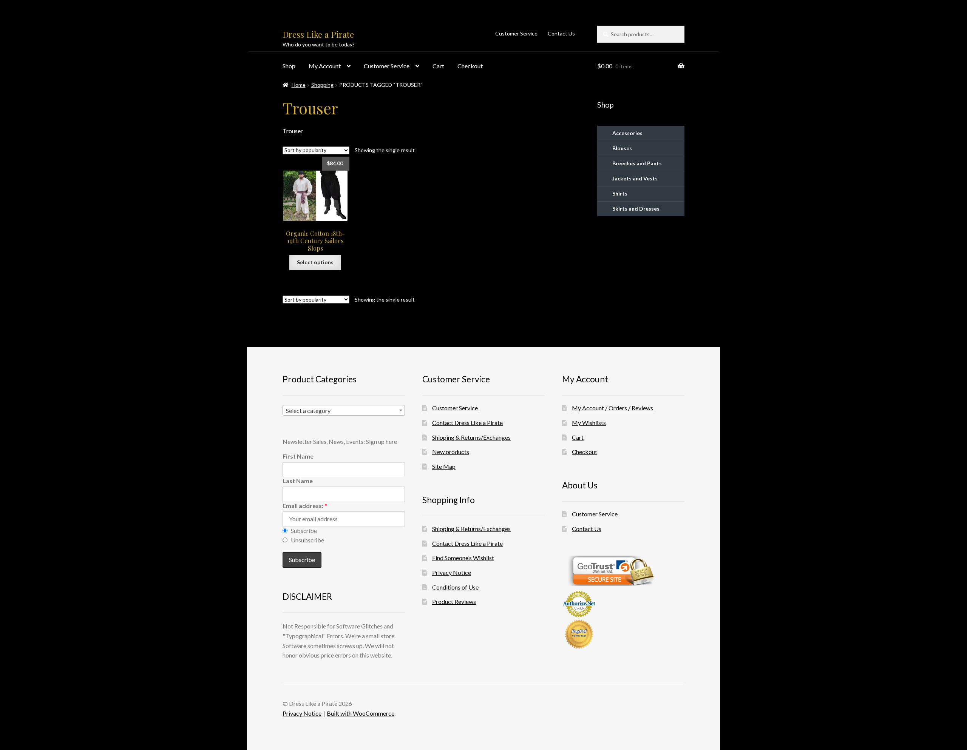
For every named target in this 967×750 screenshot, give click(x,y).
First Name (298, 456)
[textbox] (344, 410)
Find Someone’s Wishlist (463, 557)
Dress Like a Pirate (318, 34)
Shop (289, 65)
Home (299, 85)
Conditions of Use (455, 587)
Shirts (619, 193)
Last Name (298, 480)
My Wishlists (589, 422)
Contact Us (561, 33)
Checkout (470, 65)
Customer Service (516, 33)
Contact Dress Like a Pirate (467, 422)
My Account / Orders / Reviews (612, 407)
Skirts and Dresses (636, 208)
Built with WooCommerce (360, 713)
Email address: (305, 505)
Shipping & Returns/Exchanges (471, 437)
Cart (438, 65)
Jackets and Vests (635, 178)
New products (450, 451)
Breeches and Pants (637, 163)
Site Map (444, 466)
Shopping (322, 85)
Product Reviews (454, 601)
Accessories (627, 133)
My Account (325, 65)
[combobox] (344, 410)
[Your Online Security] (623, 571)
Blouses (622, 148)
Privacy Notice (451, 572)
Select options (315, 262)
